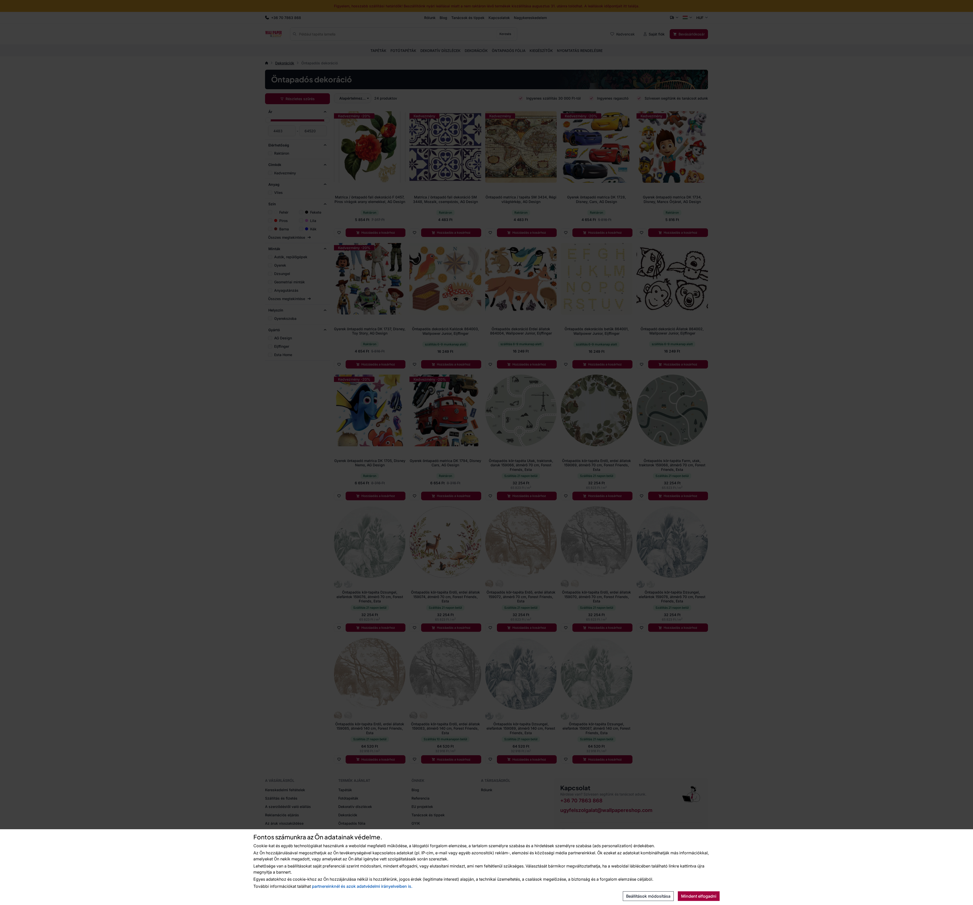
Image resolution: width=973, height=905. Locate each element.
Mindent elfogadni (698, 896)
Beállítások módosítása (648, 896)
